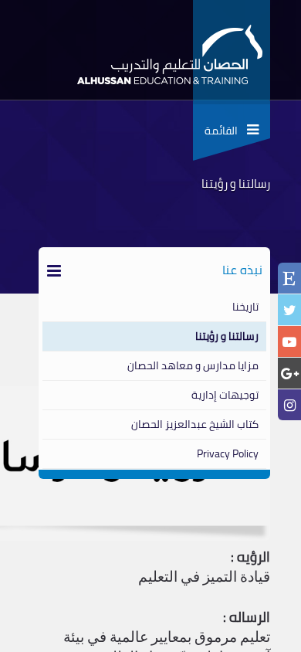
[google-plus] (289, 373)
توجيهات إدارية (225, 395)
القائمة (226, 131)
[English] (289, 279)
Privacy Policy (228, 453)
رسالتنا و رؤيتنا (227, 336)
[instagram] (289, 405)
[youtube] (289, 341)
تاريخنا (245, 307)
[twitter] (289, 310)
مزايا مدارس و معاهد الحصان (193, 365)
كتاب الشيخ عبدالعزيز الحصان (195, 424)
